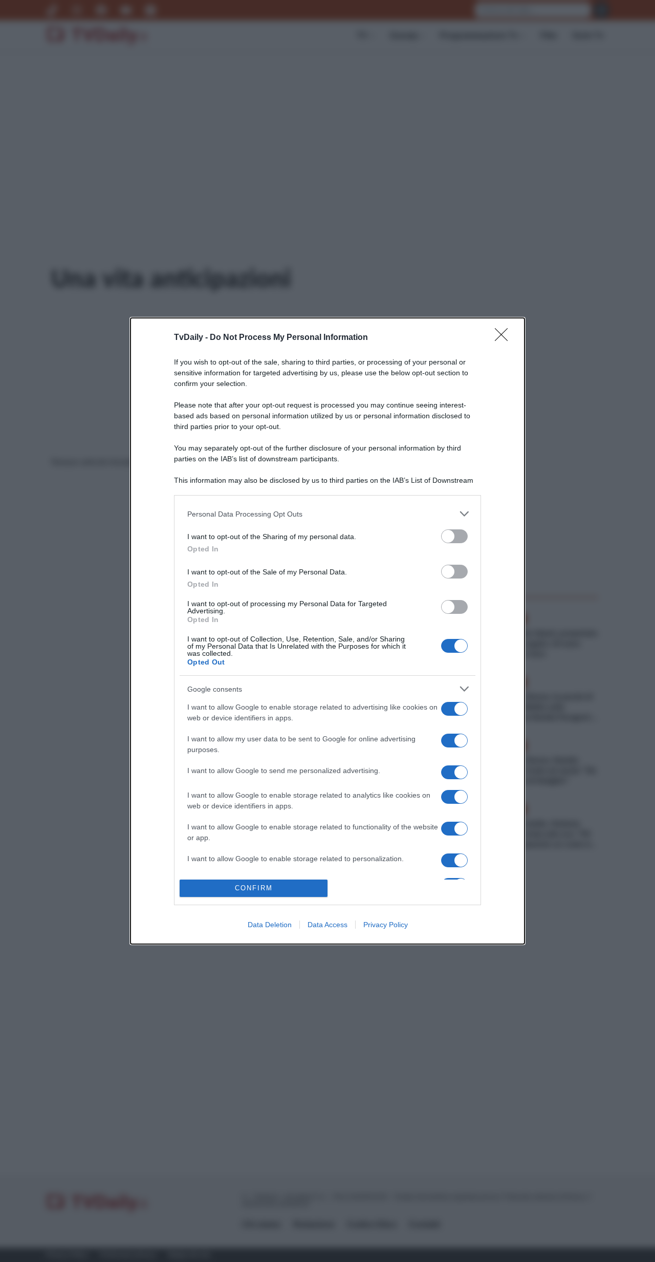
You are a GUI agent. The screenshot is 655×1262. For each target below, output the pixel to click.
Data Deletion (270, 925)
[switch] (454, 536)
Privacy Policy (385, 925)
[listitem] (327, 513)
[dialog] (327, 631)
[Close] (504, 338)
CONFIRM (254, 888)
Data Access (327, 925)
